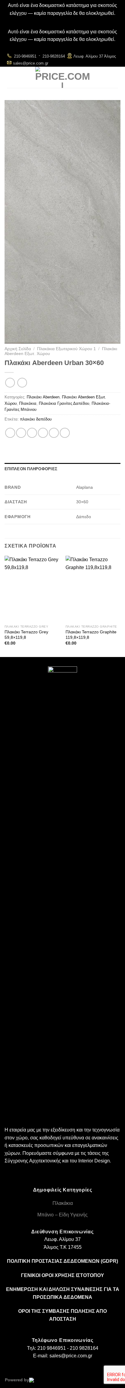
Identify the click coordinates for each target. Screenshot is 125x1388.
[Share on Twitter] (32, 433)
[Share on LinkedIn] (65, 433)
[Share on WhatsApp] (10, 433)
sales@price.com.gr (30, 63)
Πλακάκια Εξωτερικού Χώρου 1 (66, 349)
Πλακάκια (27, 403)
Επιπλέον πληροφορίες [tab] (31, 469)
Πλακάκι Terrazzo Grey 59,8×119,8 (26, 635)
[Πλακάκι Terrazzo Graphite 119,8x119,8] (93, 589)
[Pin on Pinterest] (54, 433)
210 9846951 (51, 1348)
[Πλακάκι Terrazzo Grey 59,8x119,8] (32, 589)
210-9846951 (25, 56)
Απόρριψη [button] (63, 20)
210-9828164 (53, 56)
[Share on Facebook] (21, 433)
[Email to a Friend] (43, 433)
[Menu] (11, 77)
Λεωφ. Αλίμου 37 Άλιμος (94, 56)
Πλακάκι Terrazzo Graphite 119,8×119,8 (91, 635)
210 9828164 (84, 1348)
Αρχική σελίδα (18, 349)
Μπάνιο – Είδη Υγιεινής (62, 1214)
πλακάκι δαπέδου (36, 419)
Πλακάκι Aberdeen (43, 397)
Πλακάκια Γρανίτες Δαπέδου (64, 403)
